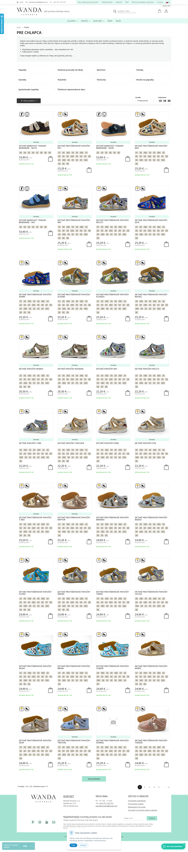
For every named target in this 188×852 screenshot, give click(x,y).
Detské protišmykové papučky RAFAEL (151, 295)
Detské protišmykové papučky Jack (151, 221)
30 (49, 153)
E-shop (160, 2)
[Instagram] (40, 822)
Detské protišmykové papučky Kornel (112, 741)
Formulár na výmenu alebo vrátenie (142, 810)
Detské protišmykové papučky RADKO (151, 518)
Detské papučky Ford (107, 443)
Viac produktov (94, 779)
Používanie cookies (136, 804)
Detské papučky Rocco (147, 369)
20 (77, 153)
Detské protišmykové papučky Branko (112, 518)
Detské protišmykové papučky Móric (151, 667)
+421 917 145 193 (59, 2)
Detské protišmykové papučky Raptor (74, 518)
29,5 (64, 160)
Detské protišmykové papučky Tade (151, 741)
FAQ (127, 2)
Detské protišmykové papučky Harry (35, 295)
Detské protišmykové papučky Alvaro (74, 295)
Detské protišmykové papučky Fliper (35, 592)
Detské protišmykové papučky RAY (74, 221)
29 (45, 153)
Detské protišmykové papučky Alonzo (112, 295)
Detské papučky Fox (145, 443)
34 (59, 164)
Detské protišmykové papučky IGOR (35, 741)
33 (81, 160)
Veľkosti (119, 2)
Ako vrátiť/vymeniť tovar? (88, 2)
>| (168, 787)
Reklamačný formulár (137, 807)
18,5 (68, 153)
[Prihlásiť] (166, 11)
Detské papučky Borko (31, 369)
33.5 (85, 383)
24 (25, 153)
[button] (184, 844)
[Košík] (159, 12)
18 (63, 153)
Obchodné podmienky (137, 801)
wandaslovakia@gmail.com (38, 2)
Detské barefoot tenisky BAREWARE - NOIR (109, 147)
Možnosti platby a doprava (143, 2)
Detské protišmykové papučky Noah (35, 667)
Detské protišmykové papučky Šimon (74, 592)
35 (63, 164)
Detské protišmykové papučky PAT (74, 147)
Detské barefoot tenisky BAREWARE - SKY (32, 221)
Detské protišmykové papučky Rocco (112, 221)
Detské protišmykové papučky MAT (151, 147)
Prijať (73, 845)
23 (20, 153)
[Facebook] (33, 822)
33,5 (85, 160)
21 (86, 153)
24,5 (72, 156)
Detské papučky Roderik (70, 369)
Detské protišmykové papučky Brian (74, 667)
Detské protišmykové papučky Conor (112, 667)
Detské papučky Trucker (71, 443)
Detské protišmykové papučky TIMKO (112, 592)
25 (29, 153)
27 (37, 153)
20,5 (81, 153)
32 (77, 160)
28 (41, 153)
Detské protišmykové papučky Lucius (151, 592)
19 (73, 153)
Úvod (21, 2)
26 (33, 153)
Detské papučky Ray (106, 369)
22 (59, 156)
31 (73, 160)
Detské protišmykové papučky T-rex (35, 518)
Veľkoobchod (107, 2)
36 (67, 164)
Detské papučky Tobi (30, 443)
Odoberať (152, 818)
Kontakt (68, 796)
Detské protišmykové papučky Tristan (74, 741)
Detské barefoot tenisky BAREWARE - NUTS (32, 147)
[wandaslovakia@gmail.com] (53, 822)
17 (59, 153)
